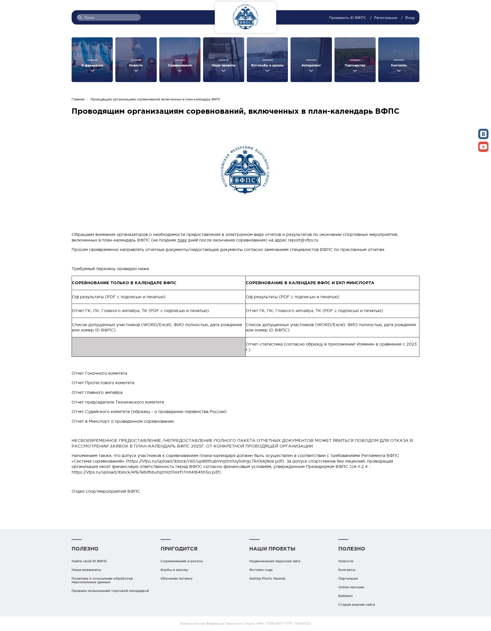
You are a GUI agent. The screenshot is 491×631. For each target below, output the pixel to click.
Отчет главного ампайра (97, 392)
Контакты (346, 569)
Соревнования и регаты (182, 561)
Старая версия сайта (356, 604)
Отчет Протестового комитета (103, 382)
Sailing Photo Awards (267, 578)
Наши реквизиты (86, 569)
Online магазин (351, 587)
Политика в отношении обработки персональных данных (102, 580)
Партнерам (348, 578)
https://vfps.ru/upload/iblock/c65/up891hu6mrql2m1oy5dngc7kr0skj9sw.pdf (205, 461)
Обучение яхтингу (177, 578)
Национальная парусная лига (274, 561)
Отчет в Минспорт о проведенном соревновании (123, 421)
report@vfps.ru (303, 240)
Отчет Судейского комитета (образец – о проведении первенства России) (149, 411)
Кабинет (345, 596)
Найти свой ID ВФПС (89, 561)
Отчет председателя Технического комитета (118, 402)
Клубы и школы (174, 569)
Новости (345, 561)
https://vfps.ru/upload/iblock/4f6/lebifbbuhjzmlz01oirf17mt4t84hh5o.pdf (145, 472)
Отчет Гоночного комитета (99, 373)
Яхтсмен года (261, 569)
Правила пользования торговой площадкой (110, 590)
